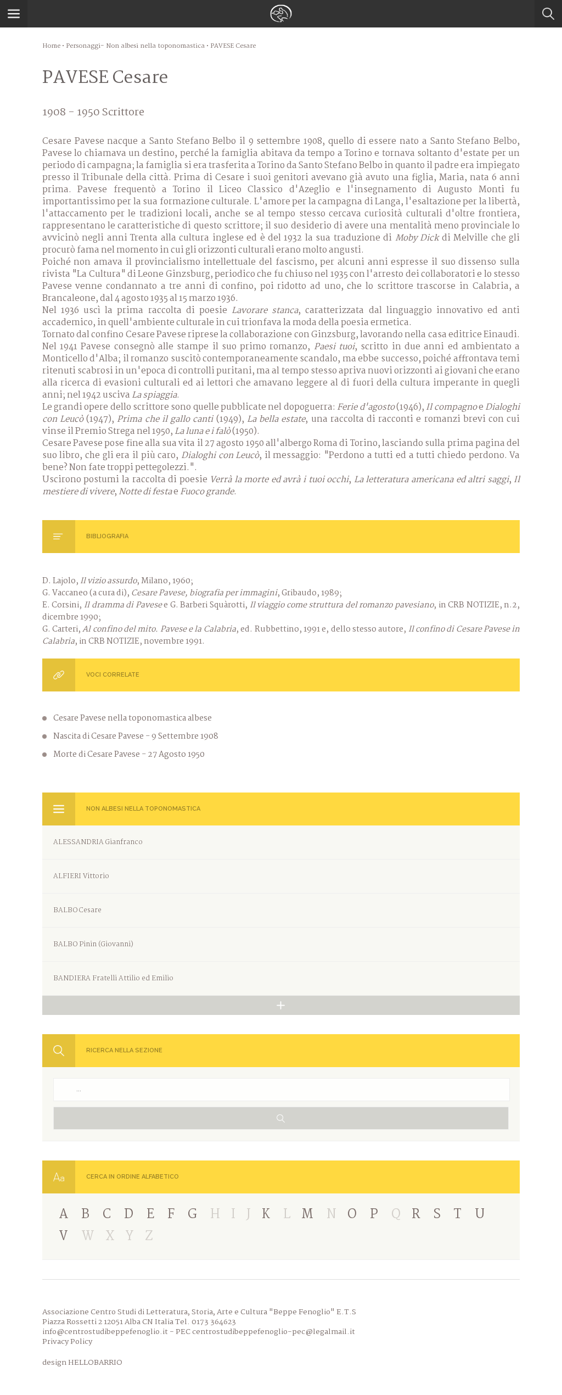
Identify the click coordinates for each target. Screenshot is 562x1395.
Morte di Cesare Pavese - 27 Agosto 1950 (129, 755)
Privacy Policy (67, 1342)
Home (51, 46)
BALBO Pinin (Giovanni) (93, 944)
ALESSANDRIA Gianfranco (98, 842)
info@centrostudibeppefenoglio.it (105, 1332)
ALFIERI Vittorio (81, 876)
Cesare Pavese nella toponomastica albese (132, 718)
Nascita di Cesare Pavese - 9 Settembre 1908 (135, 736)
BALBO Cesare (77, 910)
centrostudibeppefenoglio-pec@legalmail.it (273, 1332)
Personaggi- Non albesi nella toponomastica (135, 46)
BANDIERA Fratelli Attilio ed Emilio (113, 978)
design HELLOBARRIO (82, 1363)
